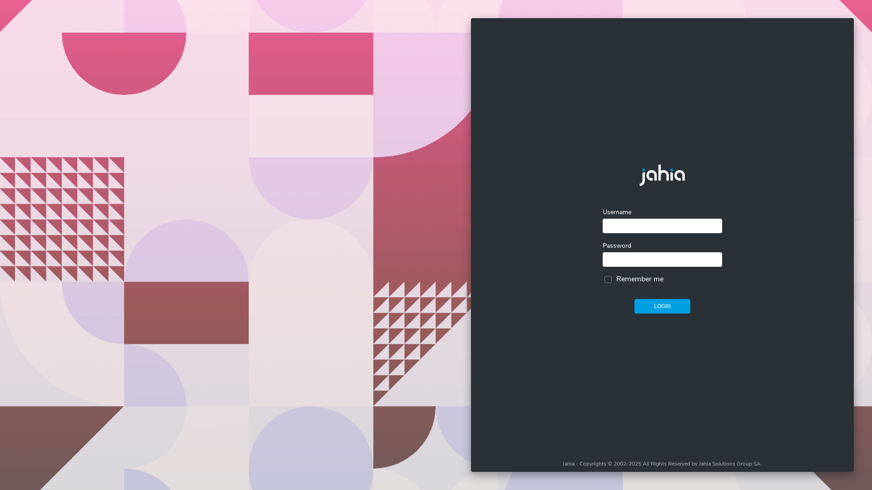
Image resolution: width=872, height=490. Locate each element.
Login (662, 306)
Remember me (640, 279)
